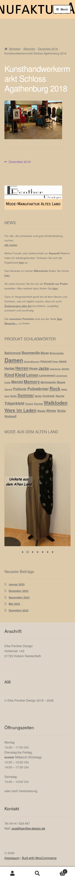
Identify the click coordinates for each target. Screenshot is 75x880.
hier (21, 262)
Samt (6, 396)
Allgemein (29, 49)
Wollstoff (10, 416)
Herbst (9, 368)
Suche (37, 873)
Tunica (29, 403)
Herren (21, 368)
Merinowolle (48, 382)
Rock (55, 388)
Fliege (55, 361)
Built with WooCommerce (39, 858)
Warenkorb (58, 870)
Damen (13, 360)
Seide (13, 396)
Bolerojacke (57, 353)
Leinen (32, 375)
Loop (7, 382)
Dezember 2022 (18, 610)
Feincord (45, 361)
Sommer (26, 395)
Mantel (17, 381)
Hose (33, 368)
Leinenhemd (47, 375)
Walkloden (56, 402)
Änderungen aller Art (18, 306)
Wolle (61, 410)
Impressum (11, 858)
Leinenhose (61, 375)
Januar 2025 (17, 584)
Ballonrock (12, 352)
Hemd (62, 361)
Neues (61, 382)
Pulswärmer (38, 388)
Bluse (45, 353)
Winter (51, 410)
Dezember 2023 (18, 591)
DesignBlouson (32, 361)
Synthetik (48, 396)
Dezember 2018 (48, 49)
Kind (9, 375)
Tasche (59, 396)
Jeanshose (55, 368)
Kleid (20, 375)
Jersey (65, 368)
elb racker (10, 245)
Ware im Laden (20, 410)
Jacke (43, 368)
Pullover (20, 388)
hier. (7, 275)
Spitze (38, 396)
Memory (32, 382)
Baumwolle (31, 352)
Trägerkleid (14, 403)
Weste (41, 411)
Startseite (14, 49)
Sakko (64, 389)
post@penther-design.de (28, 828)
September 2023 (19, 597)
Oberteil (8, 389)
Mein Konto (12, 873)
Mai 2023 (14, 604)
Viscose (38, 403)
